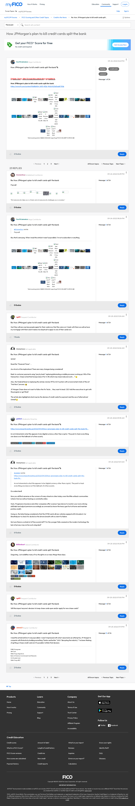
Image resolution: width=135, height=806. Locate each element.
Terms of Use (72, 707)
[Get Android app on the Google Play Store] (105, 710)
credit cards (113, 69)
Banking (102, 69)
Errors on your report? (76, 758)
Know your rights (105, 743)
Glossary (102, 758)
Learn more (88, 790)
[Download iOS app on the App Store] (104, 702)
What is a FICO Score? (15, 748)
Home (9, 702)
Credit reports (43, 764)
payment (103, 74)
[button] (126, 58)
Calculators (72, 764)
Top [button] (9, 686)
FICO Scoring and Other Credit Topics (35, 17)
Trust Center (72, 713)
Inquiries (71, 753)
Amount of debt (43, 743)
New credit (41, 758)
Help (118, 11)
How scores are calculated (16, 758)
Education (95, 4)
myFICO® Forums (25, 11)
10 (106, 633)
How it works (11, 707)
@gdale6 (17, 473)
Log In (125, 4)
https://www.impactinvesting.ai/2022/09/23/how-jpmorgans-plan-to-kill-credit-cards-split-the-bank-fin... (49, 429)
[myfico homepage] (14, 5)
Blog (38, 718)
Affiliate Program (74, 723)
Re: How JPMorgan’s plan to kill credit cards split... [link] (89, 17)
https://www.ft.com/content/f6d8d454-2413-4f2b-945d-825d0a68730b (37, 86)
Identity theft (104, 748)
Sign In (126, 11)
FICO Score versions (14, 753)
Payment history (13, 764)
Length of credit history (46, 748)
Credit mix (41, 753)
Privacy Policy (73, 718)
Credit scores (11, 743)
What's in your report (76, 743)
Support (115, 4)
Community (106, 4)
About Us (71, 702)
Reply (122, 154)
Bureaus (71, 748)
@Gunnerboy (18, 229)
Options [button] (127, 17)
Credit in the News (60, 17)
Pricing (42, 4)
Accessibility (72, 728)
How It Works (32, 4)
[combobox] (75, 24)
